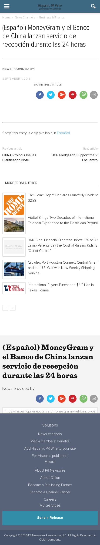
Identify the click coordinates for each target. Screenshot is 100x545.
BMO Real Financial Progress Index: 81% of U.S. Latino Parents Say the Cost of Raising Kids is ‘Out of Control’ (64, 245)
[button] (93, 6)
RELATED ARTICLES (19, 176)
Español (63, 133)
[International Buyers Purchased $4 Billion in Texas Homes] (14, 288)
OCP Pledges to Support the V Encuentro (75, 157)
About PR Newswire (50, 470)
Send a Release (50, 518)
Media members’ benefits (50, 441)
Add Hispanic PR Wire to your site (50, 448)
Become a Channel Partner (50, 492)
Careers (50, 499)
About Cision (50, 478)
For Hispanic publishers (50, 456)
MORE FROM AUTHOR (21, 183)
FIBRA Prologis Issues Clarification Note (19, 157)
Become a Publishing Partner (50, 485)
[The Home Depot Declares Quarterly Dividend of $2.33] (14, 205)
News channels (50, 434)
